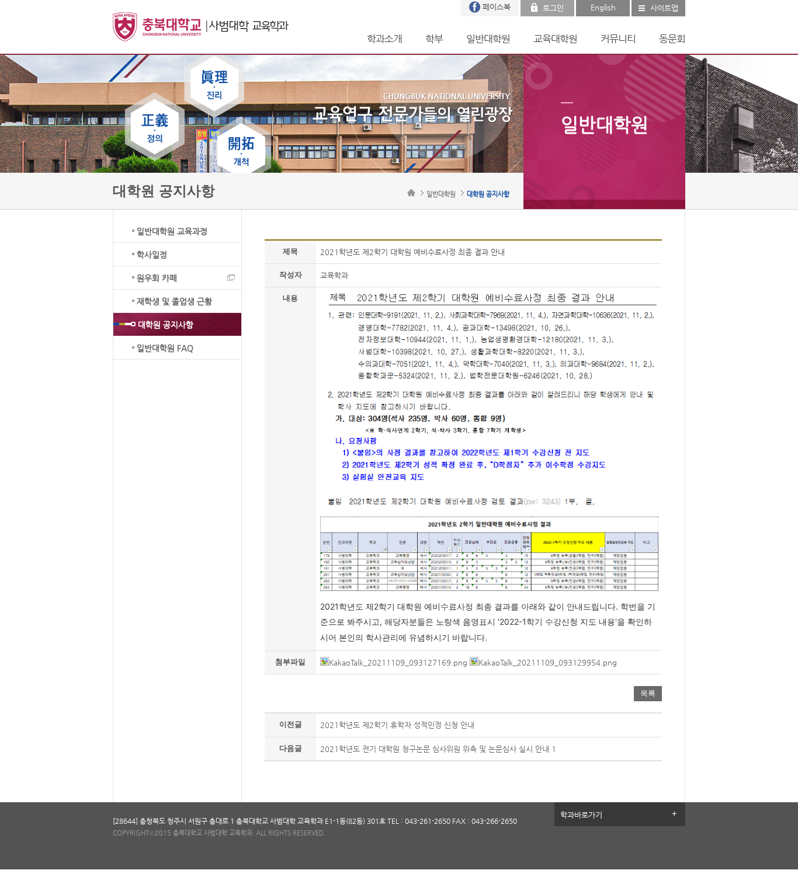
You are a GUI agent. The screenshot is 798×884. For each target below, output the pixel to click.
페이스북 (497, 6)
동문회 (672, 38)
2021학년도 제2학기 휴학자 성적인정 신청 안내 (397, 725)
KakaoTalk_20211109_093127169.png (398, 662)
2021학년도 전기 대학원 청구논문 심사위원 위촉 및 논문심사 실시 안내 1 (438, 748)
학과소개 (384, 38)
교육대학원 (555, 38)
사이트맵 (664, 8)
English (603, 7)
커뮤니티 (618, 38)
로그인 (553, 8)
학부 (434, 38)
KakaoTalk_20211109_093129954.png (547, 662)
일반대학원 (488, 38)
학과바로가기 (581, 814)
